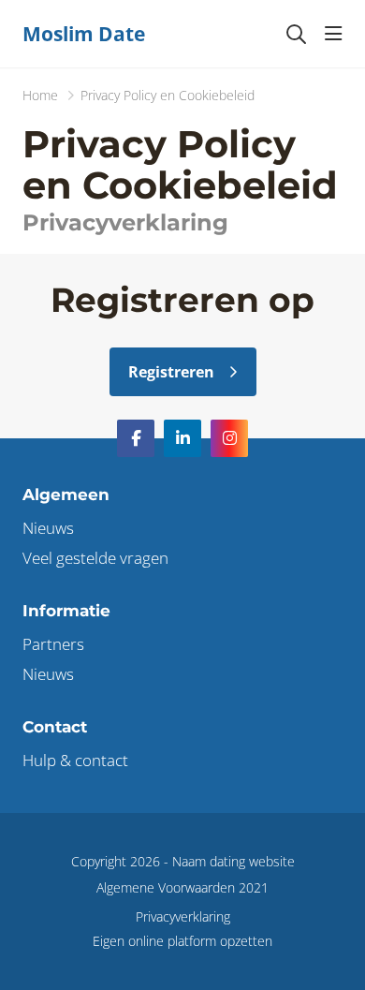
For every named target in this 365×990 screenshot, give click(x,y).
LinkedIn (182, 438)
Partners (53, 644)
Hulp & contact (75, 760)
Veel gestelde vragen (95, 558)
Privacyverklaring (183, 916)
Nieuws (48, 528)
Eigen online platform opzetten (182, 941)
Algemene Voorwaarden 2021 (182, 887)
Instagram (229, 438)
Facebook (135, 438)
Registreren (171, 372)
